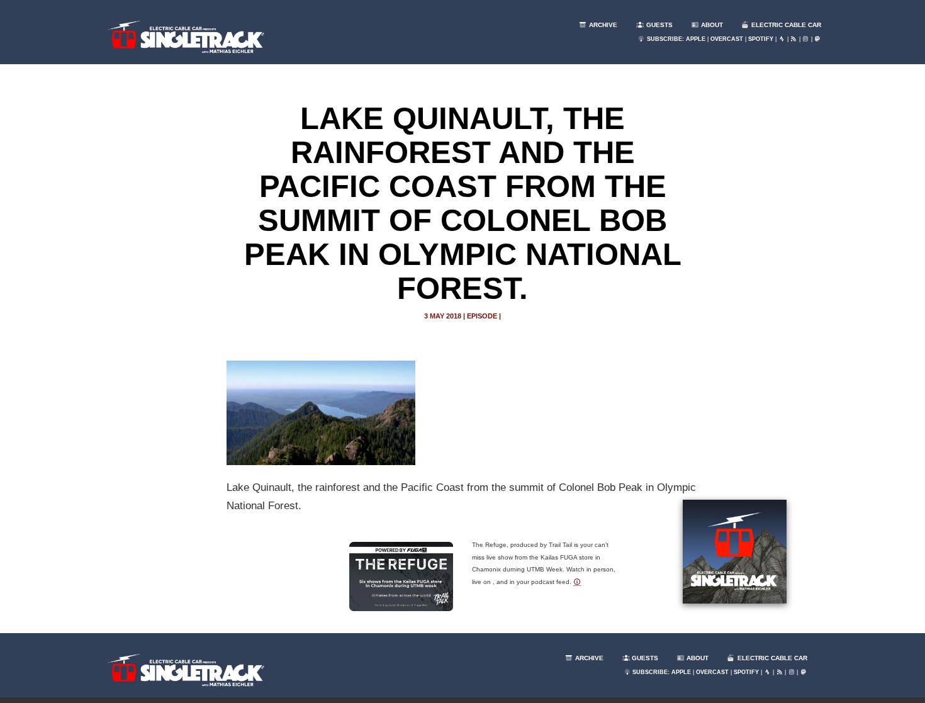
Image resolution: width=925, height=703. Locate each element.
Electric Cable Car (785, 24)
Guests (658, 24)
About (711, 24)
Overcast (726, 39)
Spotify (760, 39)
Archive (602, 24)
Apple (695, 39)
